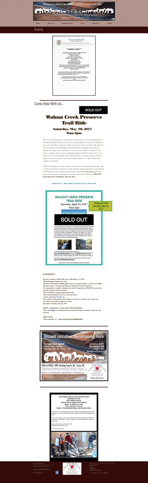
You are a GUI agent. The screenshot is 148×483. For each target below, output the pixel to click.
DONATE (93, 473)
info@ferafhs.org (90, 171)
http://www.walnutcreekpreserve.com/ (58, 301)
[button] (93, 110)
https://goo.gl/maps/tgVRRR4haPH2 (70, 319)
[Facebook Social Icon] (57, 472)
